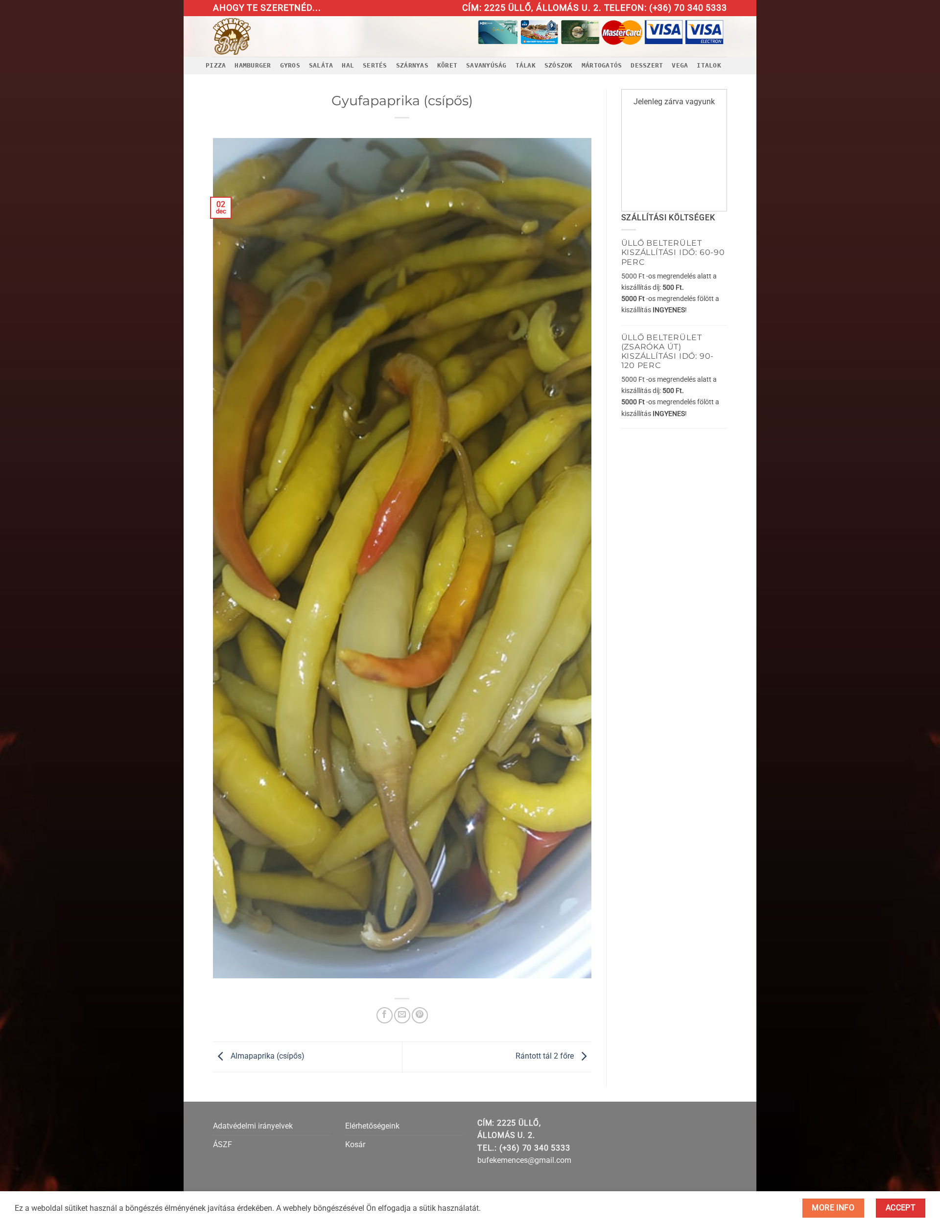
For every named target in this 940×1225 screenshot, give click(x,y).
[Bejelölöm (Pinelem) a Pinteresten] (420, 1015)
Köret (447, 65)
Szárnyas (412, 65)
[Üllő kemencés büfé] (254, 36)
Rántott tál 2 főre (546, 1056)
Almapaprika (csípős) (267, 1056)
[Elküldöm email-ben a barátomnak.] (402, 1015)
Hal (348, 65)
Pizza (216, 65)
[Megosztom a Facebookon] (384, 1015)
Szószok (558, 65)
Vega (680, 65)
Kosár (355, 1144)
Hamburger (253, 65)
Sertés (375, 65)
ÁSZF (222, 1144)
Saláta (321, 65)
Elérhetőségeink (372, 1126)
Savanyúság (486, 65)
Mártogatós (602, 65)
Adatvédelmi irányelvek (253, 1126)
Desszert (647, 65)
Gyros (290, 65)
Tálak (526, 65)
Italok (709, 65)
